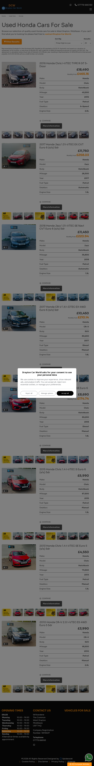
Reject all (29, 393)
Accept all (65, 393)
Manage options (47, 393)
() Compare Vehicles (80, 764)
